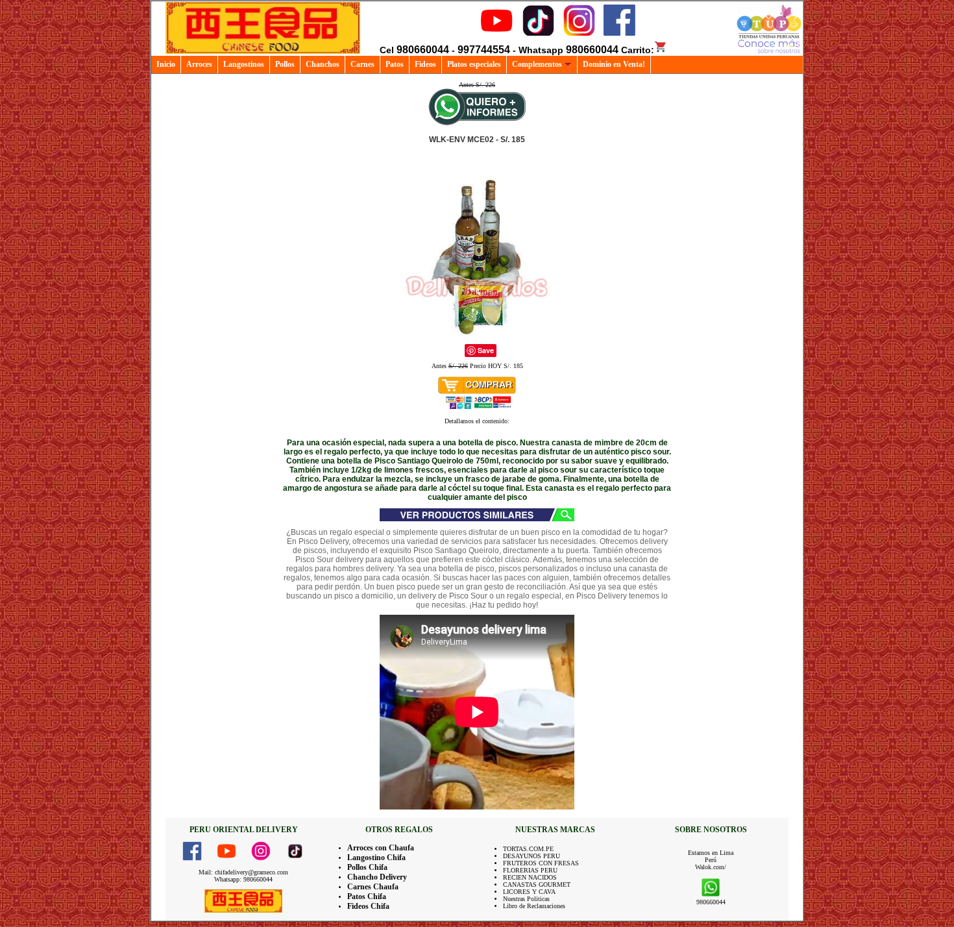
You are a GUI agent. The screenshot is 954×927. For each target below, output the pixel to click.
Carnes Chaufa (372, 886)
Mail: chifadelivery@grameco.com (243, 872)
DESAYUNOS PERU (531, 855)
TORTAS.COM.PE (528, 848)
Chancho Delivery (377, 877)
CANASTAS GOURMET (536, 884)
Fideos (425, 64)
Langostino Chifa (376, 857)
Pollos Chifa (367, 867)
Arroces (199, 64)
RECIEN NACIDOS (530, 877)
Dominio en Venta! (614, 64)
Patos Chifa (366, 896)
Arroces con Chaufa (380, 847)
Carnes (362, 64)
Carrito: (637, 50)
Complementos (537, 64)
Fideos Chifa (368, 906)
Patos (394, 64)
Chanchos (322, 64)
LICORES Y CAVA (529, 891)
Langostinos (243, 64)
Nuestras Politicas (526, 898)
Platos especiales (474, 64)
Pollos (285, 64)
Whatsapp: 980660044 (243, 879)
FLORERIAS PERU (530, 870)
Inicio (165, 64)
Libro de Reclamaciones (534, 905)
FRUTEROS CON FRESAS (541, 863)
